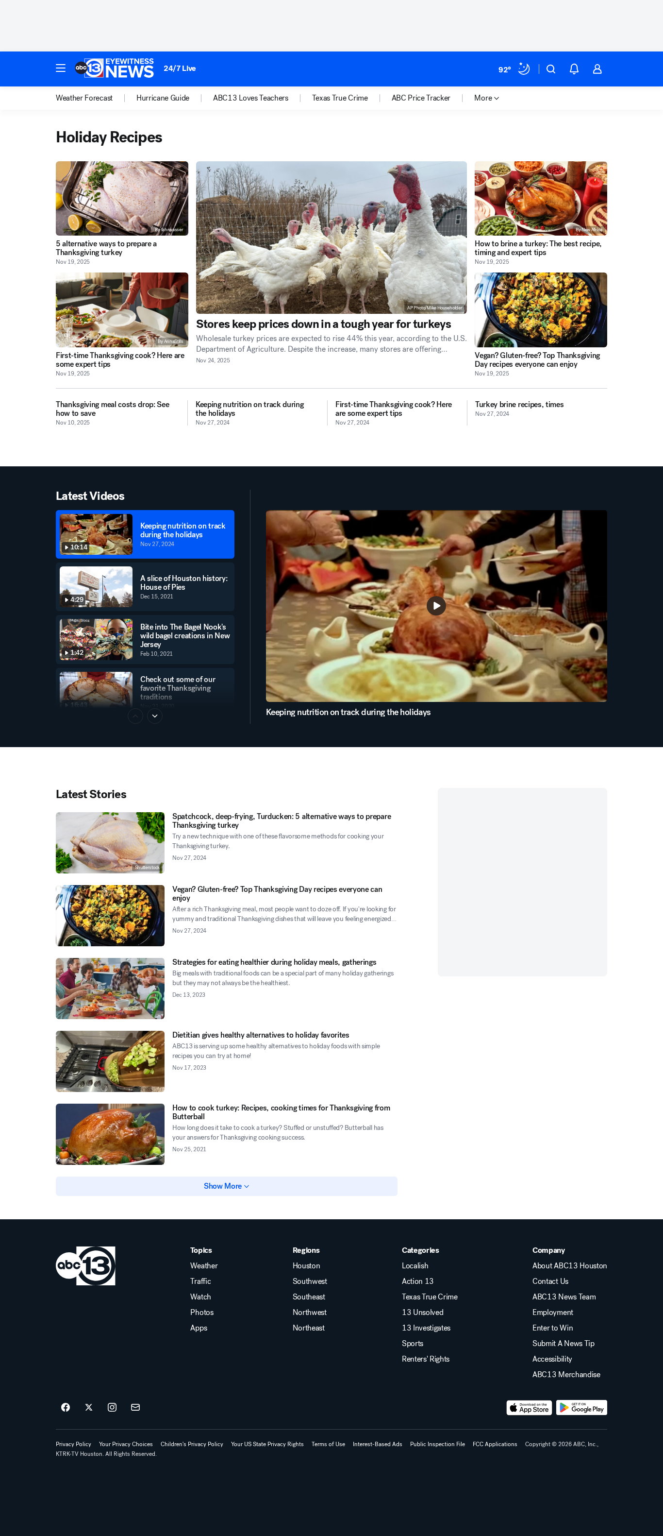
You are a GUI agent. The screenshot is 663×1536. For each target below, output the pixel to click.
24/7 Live (180, 68)
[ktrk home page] (86, 1265)
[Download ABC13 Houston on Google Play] (581, 1408)
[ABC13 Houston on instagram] (112, 1407)
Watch (200, 1297)
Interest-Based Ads (377, 1444)
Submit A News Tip (563, 1344)
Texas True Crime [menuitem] (340, 98)
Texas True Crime (430, 1297)
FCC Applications (495, 1444)
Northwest (310, 1312)
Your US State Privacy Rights (267, 1444)
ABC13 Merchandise (566, 1375)
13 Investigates (426, 1328)
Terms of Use (328, 1444)
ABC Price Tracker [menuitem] (421, 98)
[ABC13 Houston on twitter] (89, 1407)
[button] (60, 68)
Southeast (309, 1297)
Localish (415, 1266)
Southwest (310, 1281)
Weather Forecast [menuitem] (84, 98)
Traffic (200, 1281)
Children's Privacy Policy (192, 1444)
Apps (198, 1328)
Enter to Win (552, 1328)
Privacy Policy (73, 1444)
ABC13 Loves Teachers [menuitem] (250, 98)
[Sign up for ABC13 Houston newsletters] (135, 1407)
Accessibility (552, 1359)
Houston (306, 1266)
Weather (203, 1266)
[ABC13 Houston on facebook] (65, 1407)
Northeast (309, 1328)
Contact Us (550, 1281)
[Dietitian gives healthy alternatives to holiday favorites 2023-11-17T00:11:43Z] (110, 1061)
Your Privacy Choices (126, 1444)
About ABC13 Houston (569, 1266)
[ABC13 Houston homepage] (114, 69)
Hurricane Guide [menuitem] (162, 98)
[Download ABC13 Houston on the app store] (529, 1408)
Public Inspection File (437, 1444)
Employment (552, 1312)
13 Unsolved (422, 1312)
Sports (412, 1344)
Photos (201, 1312)
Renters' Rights (425, 1359)
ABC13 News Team (564, 1297)
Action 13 (418, 1281)
